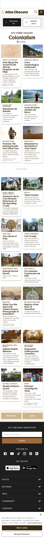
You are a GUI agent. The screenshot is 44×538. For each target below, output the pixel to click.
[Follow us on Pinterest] (30, 453)
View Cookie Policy (34, 523)
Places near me (13, 22)
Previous (11, 416)
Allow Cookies (22, 528)
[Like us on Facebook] (5, 453)
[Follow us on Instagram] (24, 453)
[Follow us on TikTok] (18, 454)
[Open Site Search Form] (35, 12)
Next (32, 416)
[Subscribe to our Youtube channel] (12, 453)
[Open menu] (41, 12)
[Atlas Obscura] (15, 12)
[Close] (40, 514)
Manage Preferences (22, 534)
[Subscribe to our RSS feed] (36, 453)
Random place (34, 22)
